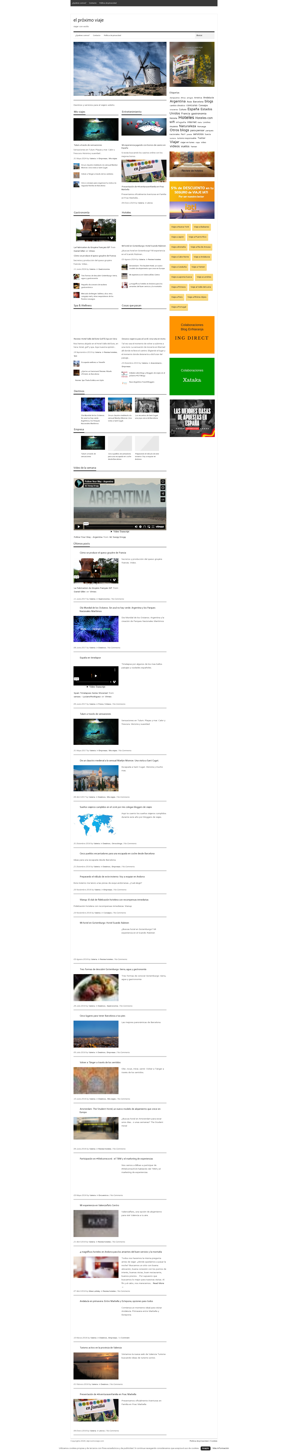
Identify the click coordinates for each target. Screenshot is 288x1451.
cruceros (174, 109)
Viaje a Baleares (201, 227)
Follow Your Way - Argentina (88, 537)
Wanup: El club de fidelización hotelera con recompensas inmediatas (114, 899)
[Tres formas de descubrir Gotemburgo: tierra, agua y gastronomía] (77, 277)
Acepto (205, 1448)
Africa (183, 98)
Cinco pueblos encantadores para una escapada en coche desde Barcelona (119, 456)
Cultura (182, 109)
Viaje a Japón (177, 237)
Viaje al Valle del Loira (201, 287)
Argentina (178, 101)
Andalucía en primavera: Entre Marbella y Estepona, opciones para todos (116, 1301)
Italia (200, 122)
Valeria (93, 158)
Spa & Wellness (83, 305)
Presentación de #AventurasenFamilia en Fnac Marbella (143, 188)
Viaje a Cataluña (179, 267)
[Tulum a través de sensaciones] (96, 129)
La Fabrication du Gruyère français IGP (92, 247)
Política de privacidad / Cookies (203, 1441)
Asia (189, 101)
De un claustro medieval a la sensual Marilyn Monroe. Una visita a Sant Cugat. (99, 166)
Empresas (103, 158)
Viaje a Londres (204, 277)
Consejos (108, 913)
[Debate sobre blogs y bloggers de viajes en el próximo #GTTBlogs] (125, 374)
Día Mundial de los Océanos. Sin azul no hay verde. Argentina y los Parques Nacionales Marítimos (93, 419)
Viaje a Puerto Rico (197, 237)
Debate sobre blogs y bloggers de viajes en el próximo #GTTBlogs (147, 374)
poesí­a (189, 134)
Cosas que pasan (131, 305)
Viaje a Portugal (178, 307)
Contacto (92, 3)
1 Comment (124, 1338)
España (193, 109)
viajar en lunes (187, 142)
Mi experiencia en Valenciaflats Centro (144, 275)
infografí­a (181, 122)
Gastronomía (81, 212)
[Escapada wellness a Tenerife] (77, 364)
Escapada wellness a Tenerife (93, 362)
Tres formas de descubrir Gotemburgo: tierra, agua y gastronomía (99, 277)
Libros (150, 203)
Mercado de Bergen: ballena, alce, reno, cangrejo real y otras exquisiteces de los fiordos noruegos (97, 296)
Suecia (208, 134)
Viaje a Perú (177, 297)
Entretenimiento (131, 111)
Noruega (201, 126)
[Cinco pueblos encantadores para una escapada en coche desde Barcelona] (120, 443)
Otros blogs (117, 843)
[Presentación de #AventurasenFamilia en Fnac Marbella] (144, 171)
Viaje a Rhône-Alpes (197, 297)
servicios (198, 134)
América (198, 97)
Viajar (174, 141)
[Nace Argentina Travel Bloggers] (125, 383)
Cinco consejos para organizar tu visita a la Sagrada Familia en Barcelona (98, 184)
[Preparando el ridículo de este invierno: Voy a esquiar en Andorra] (147, 443)
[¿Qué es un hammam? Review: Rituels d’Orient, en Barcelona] (77, 373)
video (203, 142)
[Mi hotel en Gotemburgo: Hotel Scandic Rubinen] (144, 230)
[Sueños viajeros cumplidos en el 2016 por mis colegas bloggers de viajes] (147, 405)
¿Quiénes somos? (79, 3)
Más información (221, 1448)
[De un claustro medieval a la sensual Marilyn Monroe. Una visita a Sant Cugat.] (77, 166)
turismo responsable (186, 138)
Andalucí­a (208, 97)
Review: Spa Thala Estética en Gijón (89, 380)
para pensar (197, 130)
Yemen (194, 146)
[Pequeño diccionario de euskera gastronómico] (77, 286)
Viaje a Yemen (198, 267)
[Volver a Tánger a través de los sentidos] (77, 175)
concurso (191, 105)
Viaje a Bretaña (178, 247)
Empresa (79, 429)
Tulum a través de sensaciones (88, 145)
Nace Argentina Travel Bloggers (141, 382)
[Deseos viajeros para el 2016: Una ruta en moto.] (144, 323)
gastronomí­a (198, 113)
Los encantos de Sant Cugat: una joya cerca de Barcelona (146, 416)
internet (191, 122)
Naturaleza (187, 126)
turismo (173, 138)
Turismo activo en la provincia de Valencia (101, 1347)
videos (175, 146)
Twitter (201, 138)
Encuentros (103, 1195)
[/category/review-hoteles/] (192, 176)
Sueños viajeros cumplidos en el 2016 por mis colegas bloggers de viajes (116, 807)
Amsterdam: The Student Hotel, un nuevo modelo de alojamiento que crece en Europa (147, 267)
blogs (209, 101)
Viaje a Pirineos (178, 287)
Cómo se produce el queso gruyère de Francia (95, 255)
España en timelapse (90, 657)
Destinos (79, 391)
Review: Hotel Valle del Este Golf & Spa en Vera (95, 339)
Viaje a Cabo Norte (180, 257)
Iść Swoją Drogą (117, 537)
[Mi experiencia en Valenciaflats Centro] (125, 276)
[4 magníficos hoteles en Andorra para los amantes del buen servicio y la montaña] (125, 285)
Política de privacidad (108, 3)
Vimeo (92, 251)
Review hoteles (154, 259)
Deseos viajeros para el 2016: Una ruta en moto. (144, 339)
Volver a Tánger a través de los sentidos (97, 174)
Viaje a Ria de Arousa (200, 247)
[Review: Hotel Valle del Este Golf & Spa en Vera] (96, 323)
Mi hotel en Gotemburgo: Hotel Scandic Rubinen (144, 246)
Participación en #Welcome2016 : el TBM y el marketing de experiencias (116, 1158)
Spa (75, 356)
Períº (183, 134)
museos (174, 126)
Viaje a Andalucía (202, 257)
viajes (198, 142)
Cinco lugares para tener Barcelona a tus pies (102, 1015)
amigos (190, 98)
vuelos (185, 146)
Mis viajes (79, 111)
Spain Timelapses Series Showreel (91, 693)
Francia (185, 113)
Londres (206, 122)
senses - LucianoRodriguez (87, 696)
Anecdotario (156, 363)
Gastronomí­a (104, 269)
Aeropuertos (175, 98)
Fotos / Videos (104, 704)
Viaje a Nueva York (180, 227)
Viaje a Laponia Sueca (181, 277)
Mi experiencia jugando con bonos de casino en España (144, 146)
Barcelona (198, 101)
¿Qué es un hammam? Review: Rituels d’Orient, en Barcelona (96, 372)
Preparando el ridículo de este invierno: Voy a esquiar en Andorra (147, 456)
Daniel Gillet (79, 251)
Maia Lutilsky (94, 1291)
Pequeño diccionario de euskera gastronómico (94, 286)
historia (173, 118)
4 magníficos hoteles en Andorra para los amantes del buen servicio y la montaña (145, 285)
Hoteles (126, 212)
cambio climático (177, 105)
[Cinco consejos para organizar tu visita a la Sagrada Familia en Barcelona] (77, 184)
